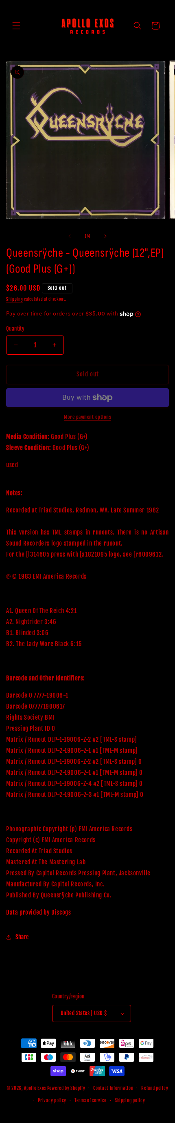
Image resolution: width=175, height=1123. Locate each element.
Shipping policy (130, 1100)
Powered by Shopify (66, 1088)
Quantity (15, 328)
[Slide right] (105, 236)
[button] (16, 26)
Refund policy (154, 1088)
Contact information (113, 1088)
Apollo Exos (35, 1088)
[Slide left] (70, 236)
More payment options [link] (87, 417)
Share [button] (22, 936)
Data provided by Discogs (38, 912)
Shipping (14, 299)
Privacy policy (52, 1100)
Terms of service (90, 1100)
